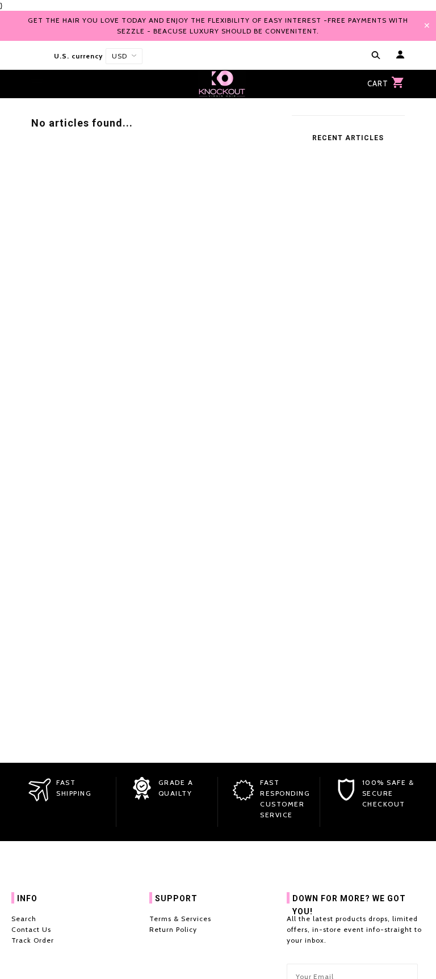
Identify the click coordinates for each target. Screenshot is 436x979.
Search (23, 918)
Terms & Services (180, 918)
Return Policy (173, 929)
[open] (373, 56)
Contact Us (31, 929)
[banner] (222, 84)
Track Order (32, 940)
